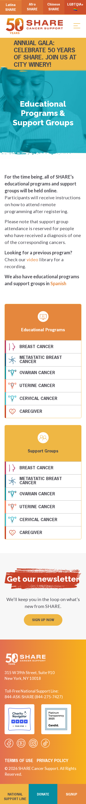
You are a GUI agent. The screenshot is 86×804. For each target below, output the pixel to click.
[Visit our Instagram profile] (33, 743)
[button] (76, 25)
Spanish (58, 283)
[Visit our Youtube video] (21, 743)
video (32, 259)
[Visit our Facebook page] (9, 743)
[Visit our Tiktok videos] (45, 743)
